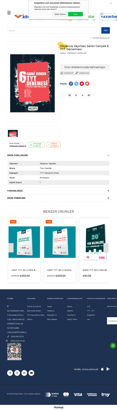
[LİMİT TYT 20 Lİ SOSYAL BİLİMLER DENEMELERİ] (60, 242)
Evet (75, 14)
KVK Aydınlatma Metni (36, 315)
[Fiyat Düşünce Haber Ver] (82, 95)
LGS (88, 306)
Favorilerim (71, 315)
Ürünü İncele (19, 275)
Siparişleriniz (52, 315)
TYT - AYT (90, 311)
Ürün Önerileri (16, 198)
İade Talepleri (52, 319)
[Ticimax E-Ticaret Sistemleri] (59, 407)
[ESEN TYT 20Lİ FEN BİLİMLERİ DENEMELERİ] (95, 242)
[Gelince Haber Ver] (88, 95)
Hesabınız (51, 311)
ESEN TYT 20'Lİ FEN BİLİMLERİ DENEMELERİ (95, 270)
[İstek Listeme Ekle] (69, 95)
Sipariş (69, 306)
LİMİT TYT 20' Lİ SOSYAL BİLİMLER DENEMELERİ (60, 270)
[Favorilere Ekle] (63, 95)
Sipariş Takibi (72, 319)
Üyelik (49, 306)
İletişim (30, 319)
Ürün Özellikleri (17, 155)
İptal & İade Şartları (34, 311)
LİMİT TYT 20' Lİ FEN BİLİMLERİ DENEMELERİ (24, 270)
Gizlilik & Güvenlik (34, 306)
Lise (88, 319)
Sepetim (70, 311)
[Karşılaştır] (75, 95)
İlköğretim (91, 315)
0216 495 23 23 (16, 3)
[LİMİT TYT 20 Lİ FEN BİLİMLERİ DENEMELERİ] (24, 242)
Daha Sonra (60, 14)
